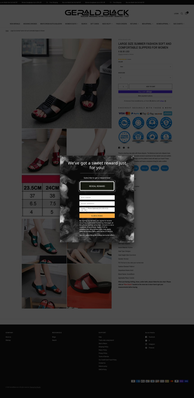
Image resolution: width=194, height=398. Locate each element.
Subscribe (97, 215)
